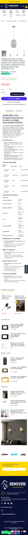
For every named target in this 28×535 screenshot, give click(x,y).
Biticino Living (5, 353)
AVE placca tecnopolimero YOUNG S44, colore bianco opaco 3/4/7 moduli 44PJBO (17, 344)
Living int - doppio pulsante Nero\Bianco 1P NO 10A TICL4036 (17, 359)
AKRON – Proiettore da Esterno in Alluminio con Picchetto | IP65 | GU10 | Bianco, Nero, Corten (7, 297)
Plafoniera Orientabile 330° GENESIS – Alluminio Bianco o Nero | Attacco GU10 (17, 393)
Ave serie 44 (5, 319)
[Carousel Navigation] (25, 290)
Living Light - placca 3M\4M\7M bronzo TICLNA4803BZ (18, 368)
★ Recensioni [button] (26, 269)
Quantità (3, 92)
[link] (14, 74)
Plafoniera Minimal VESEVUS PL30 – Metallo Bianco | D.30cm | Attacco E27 (18, 402)
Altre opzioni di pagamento (14, 102)
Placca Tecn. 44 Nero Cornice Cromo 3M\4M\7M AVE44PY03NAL (18, 335)
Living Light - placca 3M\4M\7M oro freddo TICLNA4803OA (18, 377)
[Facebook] (2, 503)
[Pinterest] (8, 503)
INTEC (3, 294)
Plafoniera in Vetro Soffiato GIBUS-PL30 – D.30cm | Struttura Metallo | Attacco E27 (18, 411)
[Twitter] (5, 503)
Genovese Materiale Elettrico (15, 527)
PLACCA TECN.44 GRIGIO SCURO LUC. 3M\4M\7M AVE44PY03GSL (17, 326)
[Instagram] (11, 503)
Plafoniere (4, 386)
